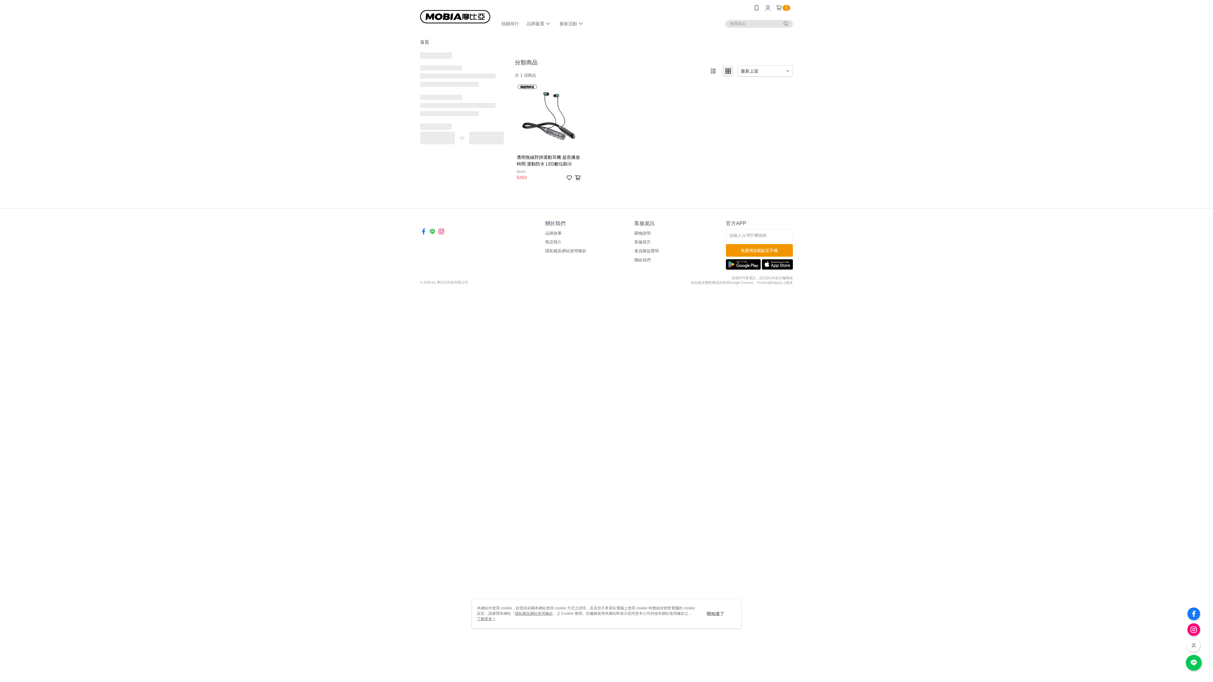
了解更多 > (486, 619)
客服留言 (642, 242)
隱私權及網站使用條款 (565, 250)
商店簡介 (553, 242)
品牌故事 (553, 233)
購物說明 (642, 233)
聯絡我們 (642, 260)
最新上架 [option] (749, 71)
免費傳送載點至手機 (759, 250)
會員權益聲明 (646, 250)
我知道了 (715, 613)
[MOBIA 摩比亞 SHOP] (455, 16)
